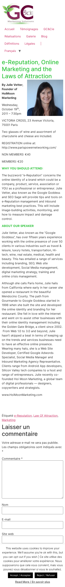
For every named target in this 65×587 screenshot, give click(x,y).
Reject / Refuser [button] (46, 575)
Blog (44, 36)
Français (10, 51)
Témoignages (29, 29)
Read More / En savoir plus (32, 582)
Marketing (9, 420)
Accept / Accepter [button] (20, 575)
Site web (8, 533)
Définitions (12, 43)
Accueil (9, 29)
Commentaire (12, 458)
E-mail (6, 519)
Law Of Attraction (45, 415)
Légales (30, 43)
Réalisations (13, 36)
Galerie (31, 36)
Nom (5, 504)
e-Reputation (23, 415)
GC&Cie (49, 29)
